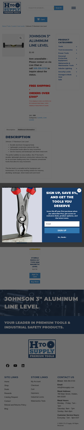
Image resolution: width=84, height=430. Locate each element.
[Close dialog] (79, 190)
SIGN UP (62, 230)
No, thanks (62, 237)
